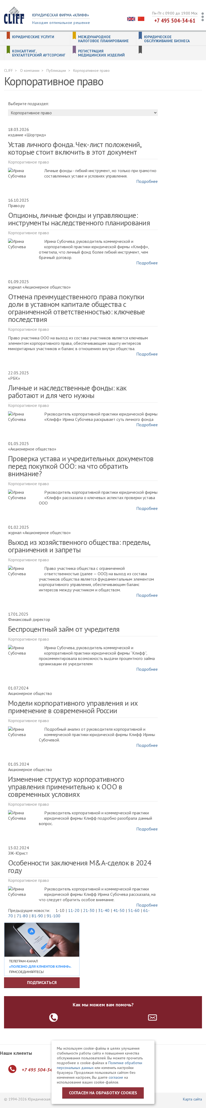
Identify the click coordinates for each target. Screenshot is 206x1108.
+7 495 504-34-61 (175, 20)
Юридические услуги (33, 37)
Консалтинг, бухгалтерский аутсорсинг (38, 53)
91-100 (53, 915)
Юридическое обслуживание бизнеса (167, 39)
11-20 (73, 910)
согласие (116, 1077)
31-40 (103, 910)
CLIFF (8, 70)
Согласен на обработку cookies (103, 1092)
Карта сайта (192, 1099)
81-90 (37, 915)
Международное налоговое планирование (103, 39)
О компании (29, 70)
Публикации (56, 70)
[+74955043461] (53, 1017)
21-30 (88, 910)
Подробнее (147, 181)
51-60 (133, 910)
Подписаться (42, 982)
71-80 (22, 915)
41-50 (118, 910)
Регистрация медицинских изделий (101, 53)
